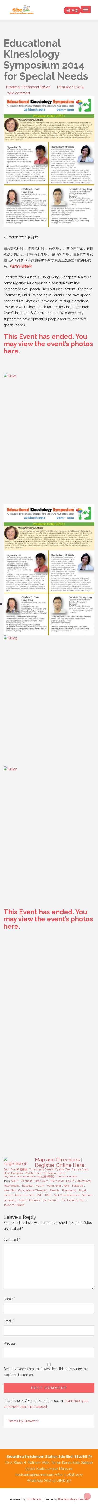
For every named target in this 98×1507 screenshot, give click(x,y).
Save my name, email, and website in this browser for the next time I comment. (46, 1372)
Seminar (87, 1195)
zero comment (18, 93)
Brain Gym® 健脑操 (15, 1169)
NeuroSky (10, 1190)
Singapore (10, 1200)
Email (9, 1321)
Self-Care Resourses (66, 1195)
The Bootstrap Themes (73, 1499)
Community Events (41, 1169)
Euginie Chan (80, 1169)
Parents (54, 1190)
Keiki (66, 1185)
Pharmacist (69, 1190)
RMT (40, 1195)
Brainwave (57, 1180)
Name (9, 1299)
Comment (12, 1239)
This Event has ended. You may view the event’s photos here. (48, 344)
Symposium (51, 1200)
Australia (26, 1180)
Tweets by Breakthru (23, 1421)
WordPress (33, 1499)
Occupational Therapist (32, 1190)
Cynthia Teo (62, 1169)
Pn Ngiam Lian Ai (54, 1173)
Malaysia (77, 1185)
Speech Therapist (30, 1200)
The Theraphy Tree (72, 1200)
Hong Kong (54, 1185)
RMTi (48, 1195)
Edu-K (70, 1180)
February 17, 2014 (70, 87)
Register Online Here (59, 1165)
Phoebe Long (33, 1173)
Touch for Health (66, 1176)
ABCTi (15, 1180)
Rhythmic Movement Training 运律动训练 (29, 1176)
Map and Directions (57, 1160)
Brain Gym (41, 1180)
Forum (40, 1185)
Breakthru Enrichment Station (28, 87)
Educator (27, 1185)
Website (9, 1343)
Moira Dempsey (13, 1173)
